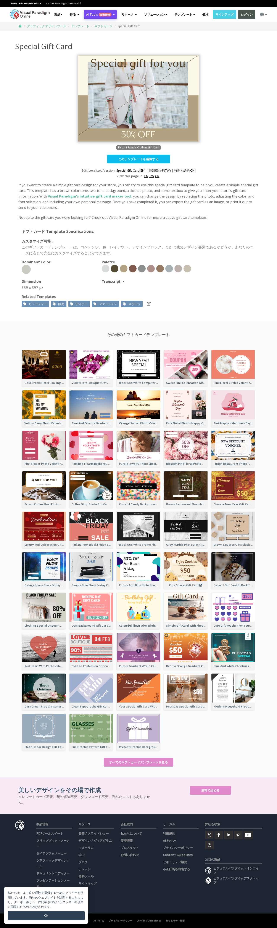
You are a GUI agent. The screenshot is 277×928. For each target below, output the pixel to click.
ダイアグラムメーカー (51, 853)
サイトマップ (88, 883)
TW (151, 176)
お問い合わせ (130, 855)
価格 (205, 14)
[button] (74, 14)
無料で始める (210, 790)
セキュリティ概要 (175, 862)
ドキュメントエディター (53, 873)
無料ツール (86, 876)
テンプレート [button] (183, 14)
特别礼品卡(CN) (185, 170)
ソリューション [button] (154, 14)
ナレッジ (85, 869)
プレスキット (130, 848)
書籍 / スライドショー (94, 833)
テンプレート (80, 26)
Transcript (111, 281)
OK (46, 915)
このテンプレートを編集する (138, 159)
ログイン (247, 14)
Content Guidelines (178, 855)
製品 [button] (57, 14)
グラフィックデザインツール (46, 26)
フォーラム (86, 848)
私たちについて (131, 833)
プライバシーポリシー (178, 848)
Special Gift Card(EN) (130, 170)
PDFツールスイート (49, 833)
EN (146, 176)
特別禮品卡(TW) (160, 170)
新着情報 (127, 840)
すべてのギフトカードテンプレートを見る (138, 762)
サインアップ (224, 14)
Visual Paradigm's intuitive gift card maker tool (89, 196)
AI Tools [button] (98, 14)
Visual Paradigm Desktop (62, 3)
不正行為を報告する (176, 869)
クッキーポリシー (26, 902)
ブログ (83, 862)
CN (157, 176)
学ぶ (82, 855)
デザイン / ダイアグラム (95, 840)
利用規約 (169, 833)
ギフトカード (103, 26)
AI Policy (169, 840)
